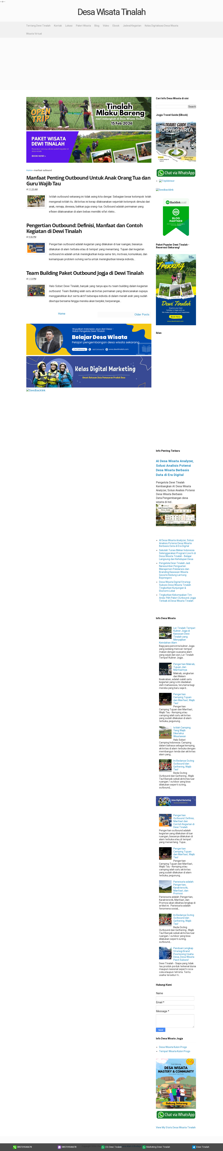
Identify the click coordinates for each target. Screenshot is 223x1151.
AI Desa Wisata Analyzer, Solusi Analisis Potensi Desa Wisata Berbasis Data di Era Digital (176, 543)
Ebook (116, 25)
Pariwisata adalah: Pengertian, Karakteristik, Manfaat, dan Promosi (183, 887)
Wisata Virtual (34, 33)
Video (106, 25)
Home (29, 170)
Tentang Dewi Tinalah (38, 25)
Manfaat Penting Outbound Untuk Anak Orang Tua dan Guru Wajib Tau (88, 180)
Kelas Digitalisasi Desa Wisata (161, 25)
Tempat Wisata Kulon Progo (174, 1051)
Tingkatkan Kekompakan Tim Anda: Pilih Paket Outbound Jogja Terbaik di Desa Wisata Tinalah (177, 597)
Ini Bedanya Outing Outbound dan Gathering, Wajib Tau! (183, 765)
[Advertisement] (111, 63)
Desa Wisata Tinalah (111, 12)
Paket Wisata (83, 25)
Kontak (58, 25)
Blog (96, 25)
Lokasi (68, 25)
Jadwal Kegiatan (132, 25)
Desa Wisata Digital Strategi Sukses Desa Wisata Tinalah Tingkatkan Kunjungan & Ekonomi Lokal (175, 586)
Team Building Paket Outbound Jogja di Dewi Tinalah (84, 272)
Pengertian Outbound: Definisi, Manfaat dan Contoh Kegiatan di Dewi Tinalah (84, 228)
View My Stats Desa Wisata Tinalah (176, 1127)
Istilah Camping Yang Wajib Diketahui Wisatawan (182, 732)
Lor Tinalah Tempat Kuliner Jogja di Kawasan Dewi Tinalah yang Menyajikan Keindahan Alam (177, 635)
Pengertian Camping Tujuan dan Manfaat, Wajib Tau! (184, 698)
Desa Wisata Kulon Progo (173, 1047)
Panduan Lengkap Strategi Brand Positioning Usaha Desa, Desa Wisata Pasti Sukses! (183, 954)
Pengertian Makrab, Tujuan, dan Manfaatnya (184, 667)
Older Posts (141, 314)
